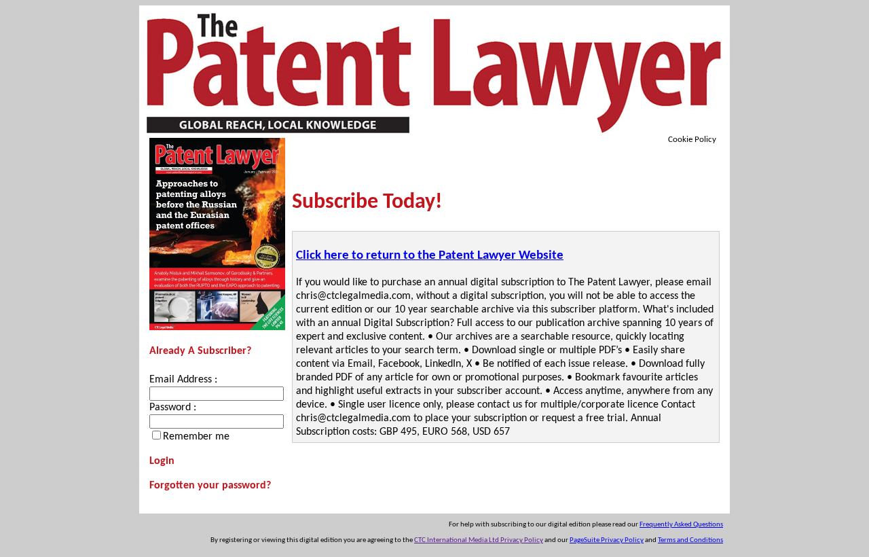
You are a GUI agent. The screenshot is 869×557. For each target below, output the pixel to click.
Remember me (196, 436)
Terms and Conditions (690, 540)
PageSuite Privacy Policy (607, 540)
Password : (172, 407)
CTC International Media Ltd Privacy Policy (478, 540)
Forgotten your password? (210, 485)
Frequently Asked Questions (681, 524)
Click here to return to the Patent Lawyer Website (429, 255)
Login (161, 461)
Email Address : (183, 379)
